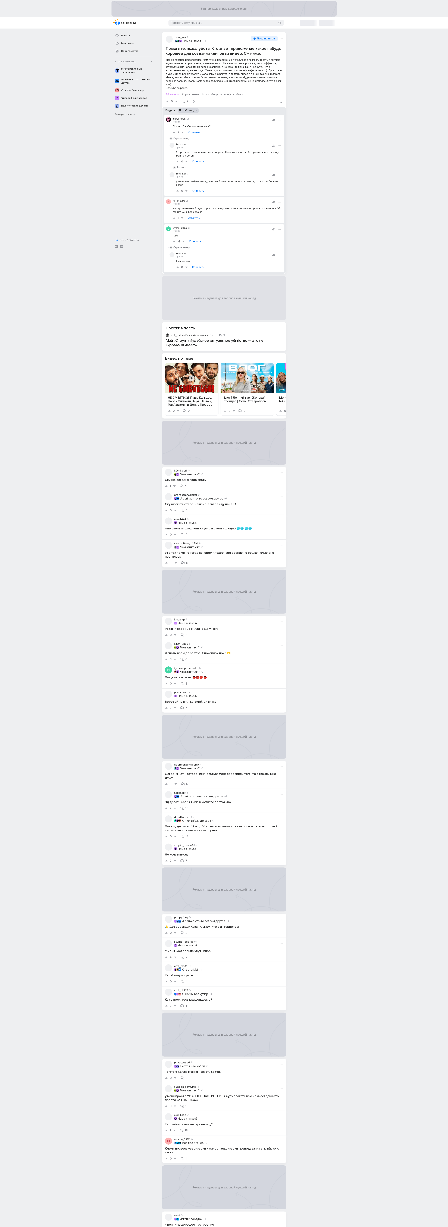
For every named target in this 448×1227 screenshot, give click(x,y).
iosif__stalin (177, 335)
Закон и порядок (191, 1219)
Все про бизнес (192, 1143)
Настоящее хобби (192, 1066)
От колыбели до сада (196, 335)
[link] (191, 389)
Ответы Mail (190, 969)
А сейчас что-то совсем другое (201, 498)
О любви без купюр (195, 994)
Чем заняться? (192, 41)
